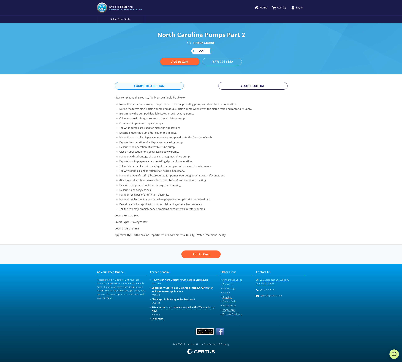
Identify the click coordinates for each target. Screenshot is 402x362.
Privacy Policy (229, 309)
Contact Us (228, 284)
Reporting (227, 296)
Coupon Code (229, 301)
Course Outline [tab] (253, 86)
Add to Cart (179, 61)
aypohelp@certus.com (271, 295)
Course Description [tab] (149, 86)
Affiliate (226, 292)
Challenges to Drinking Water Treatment (173, 299)
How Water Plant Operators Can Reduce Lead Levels (180, 279)
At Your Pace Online (232, 279)
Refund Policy (229, 305)
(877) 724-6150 (222, 61)
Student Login (229, 288)
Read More (157, 318)
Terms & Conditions (232, 314)
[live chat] (394, 354)
